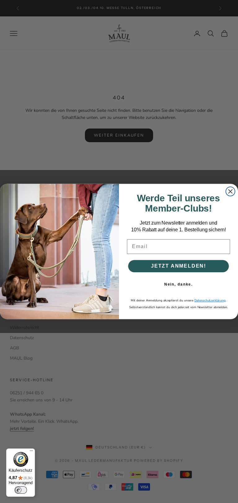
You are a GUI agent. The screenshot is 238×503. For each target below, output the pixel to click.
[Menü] (31, 452)
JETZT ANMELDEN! (178, 266)
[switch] (21, 490)
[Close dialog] (230, 191)
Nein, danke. (178, 284)
